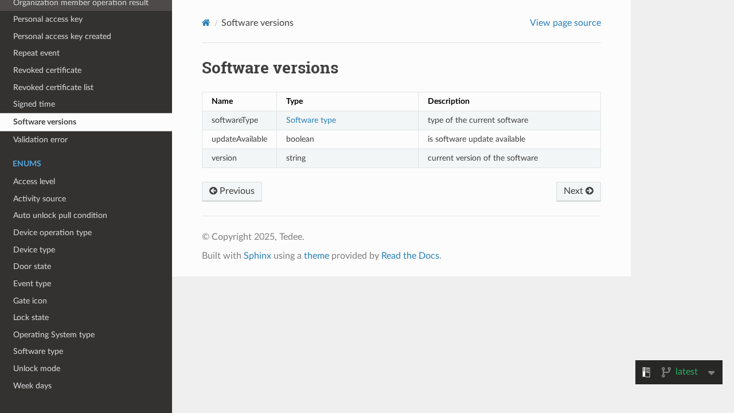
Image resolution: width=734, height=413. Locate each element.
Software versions (44, 122)
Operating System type (54, 334)
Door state (32, 266)
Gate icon (30, 301)
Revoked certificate (47, 70)
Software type (38, 351)
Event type (32, 283)
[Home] (206, 23)
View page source (565, 23)
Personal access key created (62, 36)
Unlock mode (36, 368)
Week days (32, 385)
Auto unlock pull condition (60, 215)
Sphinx (257, 255)
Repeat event (36, 53)
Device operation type (52, 232)
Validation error (40, 139)
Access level (34, 181)
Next (574, 191)
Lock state (31, 317)
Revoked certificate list (53, 87)
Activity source (39, 198)
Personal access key (48, 19)
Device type (34, 250)
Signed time (34, 104)
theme (316, 255)
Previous (236, 191)
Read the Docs (410, 255)
